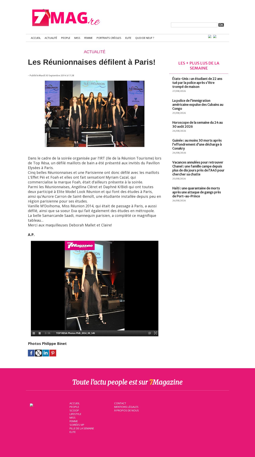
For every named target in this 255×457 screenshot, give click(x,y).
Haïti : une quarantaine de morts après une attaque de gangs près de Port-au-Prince (196, 192)
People (65, 38)
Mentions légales (126, 407)
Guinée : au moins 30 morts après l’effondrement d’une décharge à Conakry (197, 144)
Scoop (74, 410)
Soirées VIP (77, 425)
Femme (88, 38)
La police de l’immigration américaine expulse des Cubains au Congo (197, 105)
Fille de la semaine (82, 428)
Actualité (51, 38)
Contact (120, 403)
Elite (128, 38)
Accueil (36, 38)
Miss (77, 38)
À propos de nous (126, 410)
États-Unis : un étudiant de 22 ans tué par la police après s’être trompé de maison (197, 83)
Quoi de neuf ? (144, 38)
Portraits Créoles (109, 38)
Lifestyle (75, 414)
